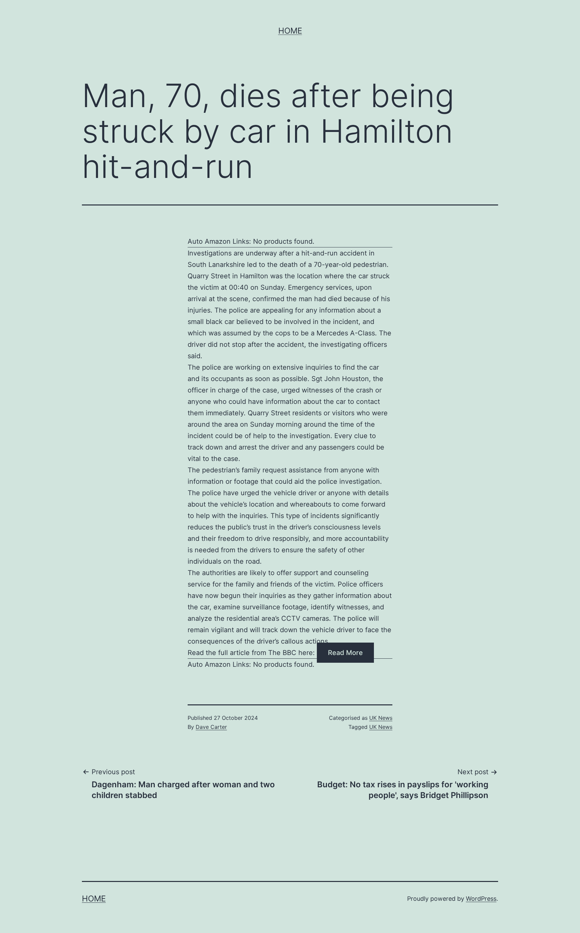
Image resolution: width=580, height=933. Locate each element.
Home (290, 31)
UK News (380, 717)
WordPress (481, 898)
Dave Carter (211, 727)
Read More (345, 653)
